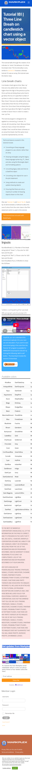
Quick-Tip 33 (21, 202)
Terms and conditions (8, 752)
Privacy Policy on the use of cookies (12, 749)
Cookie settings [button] (7, 768)
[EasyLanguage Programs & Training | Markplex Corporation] (14, 4)
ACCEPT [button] (15, 768)
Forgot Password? (6, 722)
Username (5, 697)
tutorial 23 (11, 70)
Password (5, 705)
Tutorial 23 (10, 202)
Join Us (3, 725)
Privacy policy (19, 752)
